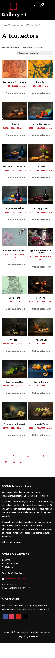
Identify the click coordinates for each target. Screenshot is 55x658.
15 (6, 461)
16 (13, 461)
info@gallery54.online (14, 579)
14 (42, 456)
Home (4, 25)
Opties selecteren (15, 93)
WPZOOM (33, 636)
